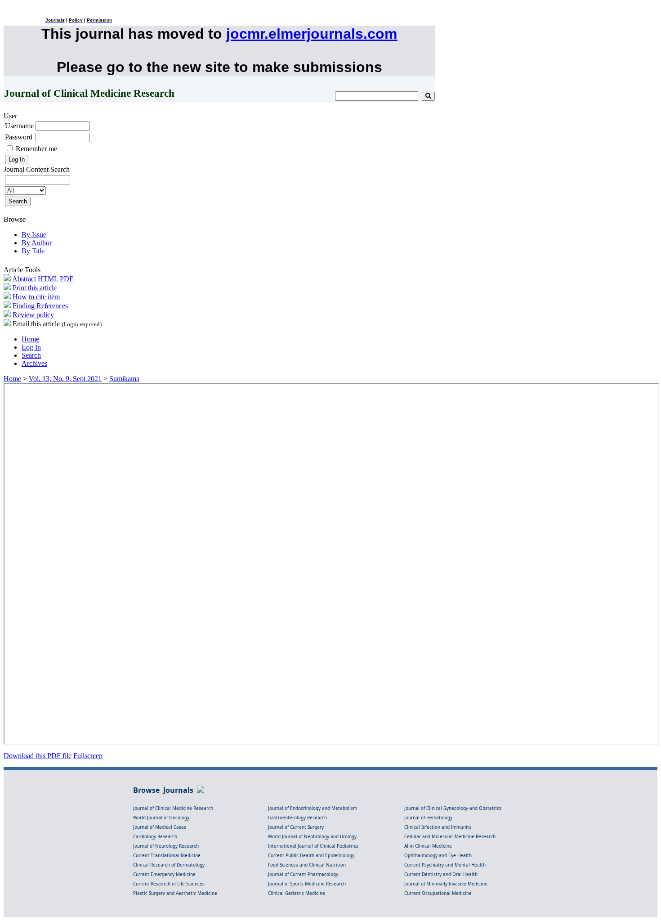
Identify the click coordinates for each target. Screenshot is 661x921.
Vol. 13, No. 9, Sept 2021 (65, 378)
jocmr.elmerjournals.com (311, 34)
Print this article (35, 288)
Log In (31, 347)
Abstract (24, 279)
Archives (34, 363)
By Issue (34, 234)
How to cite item (36, 297)
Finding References (40, 306)
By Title (33, 251)
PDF (66, 279)
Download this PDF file (37, 755)
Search (31, 355)
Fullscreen (88, 755)
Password (18, 137)
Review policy (33, 315)
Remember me (36, 149)
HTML (48, 279)
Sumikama (124, 378)
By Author (37, 243)
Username (19, 126)
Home (30, 339)
